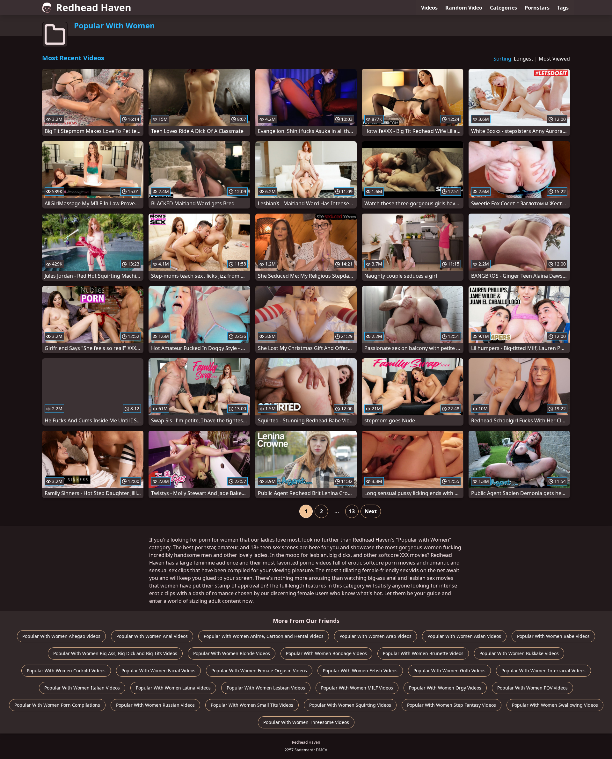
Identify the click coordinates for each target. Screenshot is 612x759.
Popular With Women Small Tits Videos (252, 705)
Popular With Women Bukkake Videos (519, 653)
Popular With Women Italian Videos (82, 688)
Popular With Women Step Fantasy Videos (451, 705)
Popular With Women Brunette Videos (423, 653)
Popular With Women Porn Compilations (57, 705)
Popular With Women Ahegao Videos (61, 636)
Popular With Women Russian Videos (155, 705)
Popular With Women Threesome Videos (306, 722)
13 (352, 511)
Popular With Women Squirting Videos (350, 705)
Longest (523, 58)
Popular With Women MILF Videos (357, 688)
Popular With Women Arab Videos (375, 636)
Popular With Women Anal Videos (152, 636)
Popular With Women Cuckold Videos (66, 671)
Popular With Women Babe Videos (553, 636)
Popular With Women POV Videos (532, 688)
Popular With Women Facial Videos (158, 671)
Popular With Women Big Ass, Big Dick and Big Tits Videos (115, 653)
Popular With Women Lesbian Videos (266, 688)
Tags (563, 7)
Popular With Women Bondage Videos (326, 653)
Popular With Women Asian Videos (464, 636)
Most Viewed (554, 58)
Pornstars (537, 7)
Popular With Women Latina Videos (173, 688)
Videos (429, 7)
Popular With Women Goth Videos (449, 671)
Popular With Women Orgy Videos (445, 688)
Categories (503, 7)
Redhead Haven (93, 7)
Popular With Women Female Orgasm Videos (259, 671)
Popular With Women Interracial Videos (543, 671)
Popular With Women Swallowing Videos (555, 705)
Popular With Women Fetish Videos (360, 671)
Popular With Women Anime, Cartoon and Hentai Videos (264, 636)
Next (371, 511)
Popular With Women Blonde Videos (231, 653)
